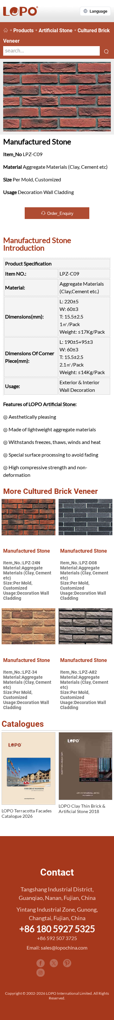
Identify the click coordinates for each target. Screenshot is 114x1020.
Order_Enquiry (59, 213)
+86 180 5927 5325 (57, 928)
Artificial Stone (56, 30)
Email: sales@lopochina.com (57, 947)
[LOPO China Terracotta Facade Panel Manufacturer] (5, 30)
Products (23, 30)
